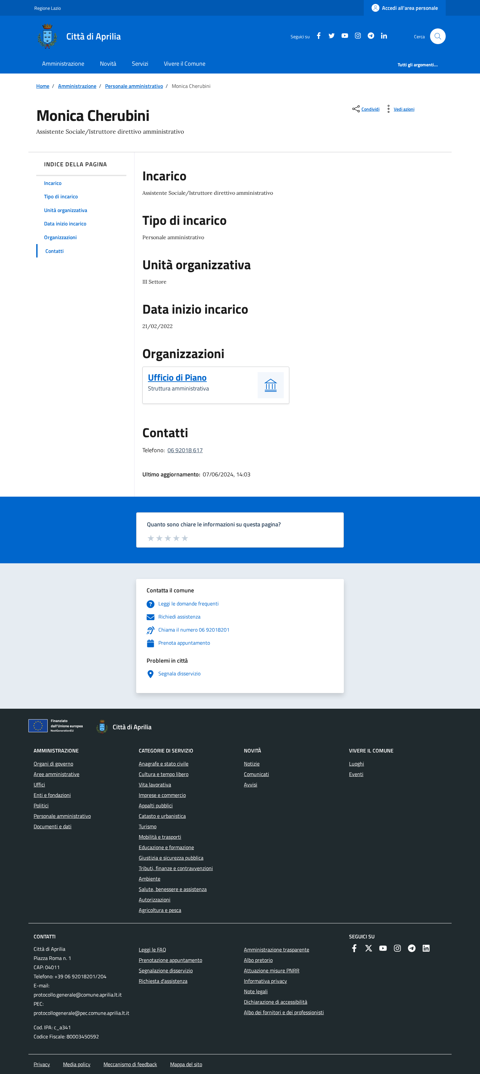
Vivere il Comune (184, 63)
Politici (41, 805)
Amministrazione (63, 63)
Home (42, 86)
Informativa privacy (265, 981)
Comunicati (256, 774)
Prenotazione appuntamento (170, 960)
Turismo (147, 826)
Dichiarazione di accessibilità (275, 1002)
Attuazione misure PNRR (271, 970)
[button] (438, 36)
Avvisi (250, 784)
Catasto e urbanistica (162, 816)
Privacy (42, 1064)
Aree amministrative (56, 774)
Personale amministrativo (134, 86)
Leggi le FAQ (152, 949)
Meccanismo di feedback (130, 1064)
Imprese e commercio (162, 795)
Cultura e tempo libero (163, 774)
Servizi (140, 63)
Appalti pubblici (156, 805)
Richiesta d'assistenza (163, 981)
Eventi (356, 774)
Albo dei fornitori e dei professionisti (284, 1012)
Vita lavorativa (155, 784)
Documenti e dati (53, 826)
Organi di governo (53, 764)
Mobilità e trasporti (160, 837)
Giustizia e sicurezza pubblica (171, 858)
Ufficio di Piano (177, 377)
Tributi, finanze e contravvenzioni (176, 868)
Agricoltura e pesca (160, 910)
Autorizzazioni (154, 899)
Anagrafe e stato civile (163, 764)
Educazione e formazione (166, 847)
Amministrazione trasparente (276, 949)
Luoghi (356, 764)
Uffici (39, 784)
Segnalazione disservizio (166, 970)
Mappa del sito (186, 1064)
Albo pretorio (258, 960)
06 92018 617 (185, 450)
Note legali (256, 991)
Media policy (76, 1064)
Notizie (252, 764)
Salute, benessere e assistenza (173, 889)
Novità (108, 63)
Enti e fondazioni (52, 795)
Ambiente (149, 879)
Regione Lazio (47, 8)
